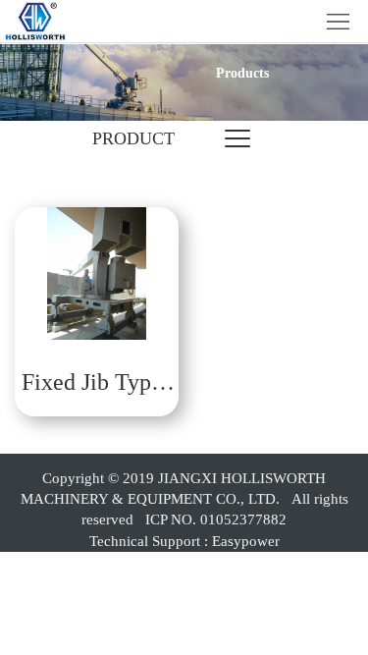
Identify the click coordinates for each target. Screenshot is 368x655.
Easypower (246, 541)
